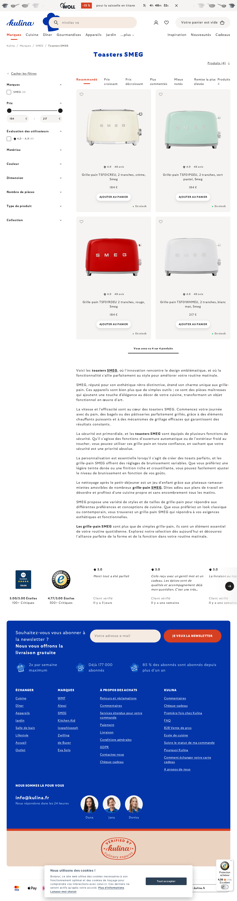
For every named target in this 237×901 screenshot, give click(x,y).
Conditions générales (116, 739)
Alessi (62, 705)
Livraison (107, 732)
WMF (61, 698)
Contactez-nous (112, 754)
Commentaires (111, 705)
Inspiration (177, 35)
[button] (153, 81)
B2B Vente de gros (178, 727)
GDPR (104, 747)
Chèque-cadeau (111, 762)
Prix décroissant (134, 81)
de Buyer (64, 742)
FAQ (167, 720)
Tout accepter (166, 881)
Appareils (23, 713)
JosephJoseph (68, 727)
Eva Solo (64, 750)
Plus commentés (158, 81)
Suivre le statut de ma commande (189, 742)
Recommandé (86, 79)
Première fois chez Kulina (183, 713)
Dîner (20, 705)
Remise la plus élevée (205, 81)
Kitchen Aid (66, 720)
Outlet (21, 750)
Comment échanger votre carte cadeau (187, 760)
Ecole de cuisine (176, 735)
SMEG (112, 370)
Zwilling (63, 735)
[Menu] (231, 861)
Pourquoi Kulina (176, 750)
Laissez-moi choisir (63, 891)
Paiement (107, 725)
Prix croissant (111, 81)
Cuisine (21, 698)
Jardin (20, 720)
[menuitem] (14, 36)
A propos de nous (177, 769)
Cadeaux (223, 35)
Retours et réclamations (118, 698)
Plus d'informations (111, 887)
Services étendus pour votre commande (121, 715)
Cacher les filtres (23, 73)
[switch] (224, 887)
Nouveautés (201, 35)
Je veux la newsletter (192, 636)
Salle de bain (25, 727)
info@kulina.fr (32, 798)
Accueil (21, 742)
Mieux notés (178, 81)
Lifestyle (22, 735)
